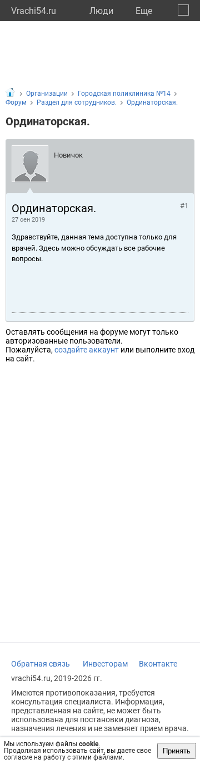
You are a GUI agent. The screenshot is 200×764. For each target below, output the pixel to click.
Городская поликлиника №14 (124, 93)
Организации (47, 93)
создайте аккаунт (86, 349)
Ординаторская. (152, 102)
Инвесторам (105, 663)
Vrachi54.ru (33, 11)
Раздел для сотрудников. (77, 102)
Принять (177, 751)
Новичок (68, 155)
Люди (101, 11)
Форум (16, 102)
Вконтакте (158, 663)
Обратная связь (40, 663)
